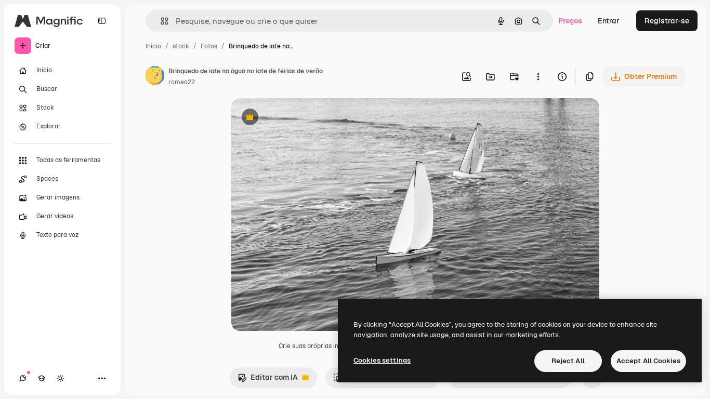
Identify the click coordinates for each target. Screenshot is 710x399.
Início (153, 46)
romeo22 (181, 82)
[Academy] (41, 378)
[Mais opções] (538, 76)
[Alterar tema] (60, 378)
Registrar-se (667, 20)
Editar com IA (268, 380)
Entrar (609, 20)
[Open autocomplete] (160, 21)
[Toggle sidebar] (102, 20)
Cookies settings (382, 360)
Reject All (568, 360)
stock (181, 46)
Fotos (209, 46)
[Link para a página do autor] (155, 77)
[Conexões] (23, 378)
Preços (570, 20)
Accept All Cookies (648, 360)
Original (297, 118)
